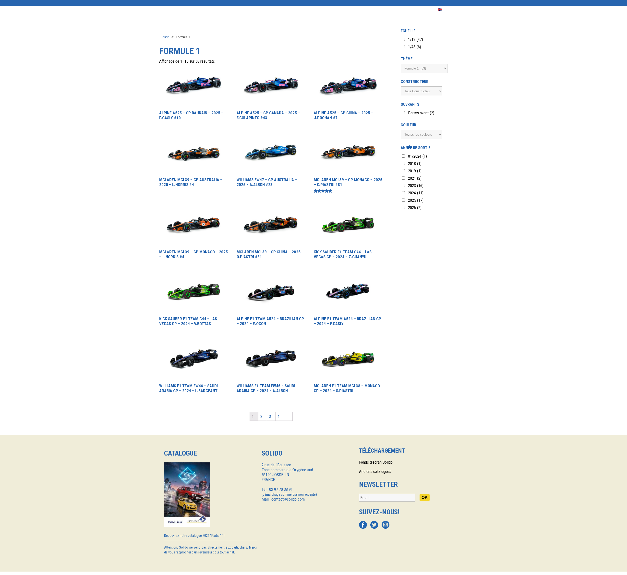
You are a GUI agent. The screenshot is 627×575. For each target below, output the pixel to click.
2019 (415, 170)
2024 (415, 192)
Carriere (421, 9)
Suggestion (355, 9)
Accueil (166, 9)
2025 (415, 200)
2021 (415, 178)
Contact (397, 9)
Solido (164, 37)
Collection (192, 9)
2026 (415, 207)
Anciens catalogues (375, 471)
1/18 (415, 39)
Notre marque (224, 9)
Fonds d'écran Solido (376, 462)
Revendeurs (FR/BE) (297, 9)
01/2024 (417, 156)
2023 (415, 185)
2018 (415, 163)
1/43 (414, 46)
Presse (330, 9)
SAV (377, 9)
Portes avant (421, 112)
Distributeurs (258, 9)
